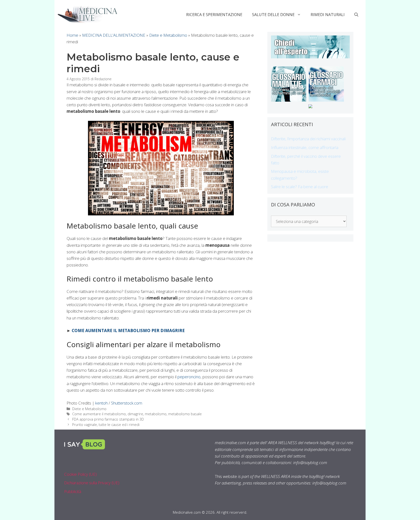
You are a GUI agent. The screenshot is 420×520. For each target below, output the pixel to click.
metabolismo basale (185, 414)
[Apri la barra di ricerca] (356, 15)
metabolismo (155, 414)
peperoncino (189, 376)
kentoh (101, 403)
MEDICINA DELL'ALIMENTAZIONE (113, 35)
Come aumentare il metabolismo (99, 414)
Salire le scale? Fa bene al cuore (299, 186)
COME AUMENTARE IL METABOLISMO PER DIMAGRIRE (128, 330)
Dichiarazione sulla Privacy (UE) (91, 482)
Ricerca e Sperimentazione (214, 14)
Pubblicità (72, 491)
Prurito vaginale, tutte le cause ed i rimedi (106, 424)
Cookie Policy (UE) (80, 474)
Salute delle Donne (273, 14)
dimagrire (135, 414)
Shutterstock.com (126, 403)
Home (72, 35)
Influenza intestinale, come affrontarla (304, 147)
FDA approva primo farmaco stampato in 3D (108, 419)
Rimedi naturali (328, 14)
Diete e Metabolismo (168, 35)
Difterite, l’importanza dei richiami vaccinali (308, 138)
